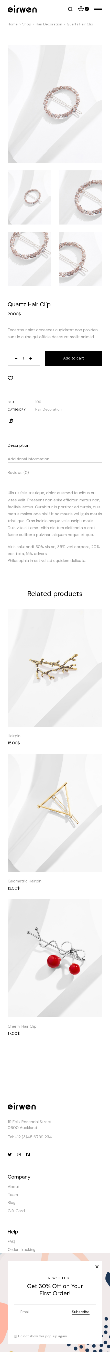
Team (13, 1194)
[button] (10, 378)
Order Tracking (22, 1249)
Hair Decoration (48, 409)
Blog (12, 1202)
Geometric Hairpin (24, 881)
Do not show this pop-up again (42, 1336)
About (14, 1186)
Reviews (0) (18, 472)
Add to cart (73, 358)
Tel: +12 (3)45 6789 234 (30, 1137)
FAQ (11, 1241)
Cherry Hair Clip (22, 1026)
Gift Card (16, 1210)
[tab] (55, 444)
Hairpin (14, 735)
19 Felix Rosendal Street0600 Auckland (30, 1124)
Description (18, 445)
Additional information (28, 459)
